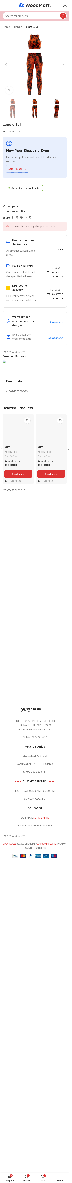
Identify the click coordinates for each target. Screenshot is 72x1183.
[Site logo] (35, 5)
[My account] (65, 5)
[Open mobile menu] (4, 5)
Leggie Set (33, 26)
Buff (7, 682)
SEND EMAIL (41, 940)
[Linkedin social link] (26, 217)
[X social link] (17, 217)
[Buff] (18, 547)
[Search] (63, 16)
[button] (6, 64)
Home (6, 26)
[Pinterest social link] (21, 217)
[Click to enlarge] (9, 90)
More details (55, 322)
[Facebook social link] (12, 217)
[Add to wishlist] (27, 420)
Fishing (18, 26)
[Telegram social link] (30, 217)
